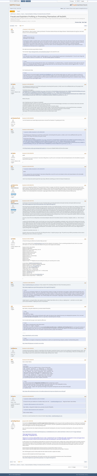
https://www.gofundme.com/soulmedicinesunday (39, 51)
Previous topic (78, 22)
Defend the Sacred (14, 185)
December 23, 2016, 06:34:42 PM (28, 118)
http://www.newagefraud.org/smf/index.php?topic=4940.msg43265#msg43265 (39, 204)
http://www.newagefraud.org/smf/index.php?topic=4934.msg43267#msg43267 (39, 287)
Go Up (11, 461)
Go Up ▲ (86, 474)
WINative (14, 348)
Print (85, 25)
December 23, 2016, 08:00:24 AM (28, 84)
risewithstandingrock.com (39, 243)
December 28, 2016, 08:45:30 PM (28, 396)
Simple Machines (18, 474)
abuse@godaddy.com (39, 274)
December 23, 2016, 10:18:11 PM (28, 200)
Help (77, 474)
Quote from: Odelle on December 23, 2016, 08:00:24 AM (34, 132)
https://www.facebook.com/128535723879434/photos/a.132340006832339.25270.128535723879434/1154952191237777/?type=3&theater (52, 431)
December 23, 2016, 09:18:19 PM (28, 166)
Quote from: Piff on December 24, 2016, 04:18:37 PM (33, 404)
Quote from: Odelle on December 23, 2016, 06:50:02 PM (34, 168)
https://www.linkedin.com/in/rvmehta (30, 335)
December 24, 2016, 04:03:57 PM (29, 282)
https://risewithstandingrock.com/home (31, 284)
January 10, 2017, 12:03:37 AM (27, 420)
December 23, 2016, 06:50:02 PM (28, 153)
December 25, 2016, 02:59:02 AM (28, 348)
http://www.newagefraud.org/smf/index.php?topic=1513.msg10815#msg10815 (39, 457)
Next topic (84, 22)
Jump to (69, 467)
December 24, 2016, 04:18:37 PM (28, 306)
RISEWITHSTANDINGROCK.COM (35, 263)
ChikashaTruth (16, 118)
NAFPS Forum (15, 5)
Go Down (12, 25)
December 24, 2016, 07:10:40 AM (28, 238)
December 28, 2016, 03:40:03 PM (28, 359)
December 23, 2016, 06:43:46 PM (28, 129)
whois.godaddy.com (37, 265)
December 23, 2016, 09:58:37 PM (28, 185)
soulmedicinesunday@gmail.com (46, 74)
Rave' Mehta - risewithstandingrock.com (54, 416)
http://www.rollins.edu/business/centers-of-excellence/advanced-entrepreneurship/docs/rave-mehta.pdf (44, 391)
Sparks (14, 396)
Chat (64, 8)
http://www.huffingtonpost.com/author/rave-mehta (33, 343)
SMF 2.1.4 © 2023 (12, 474)
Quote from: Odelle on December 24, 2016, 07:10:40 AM (34, 398)
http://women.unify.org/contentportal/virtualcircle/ (35, 148)
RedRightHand (16, 421)
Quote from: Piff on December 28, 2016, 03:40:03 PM (33, 409)
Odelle (13, 84)
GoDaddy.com (30, 271)
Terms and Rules (81, 474)
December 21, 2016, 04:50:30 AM (29, 29)
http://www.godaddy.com (34, 266)
